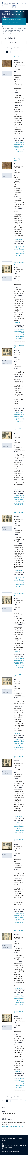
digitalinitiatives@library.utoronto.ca (12, 1126)
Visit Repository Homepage (12, 20)
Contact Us (16, 1151)
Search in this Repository (11, 23)
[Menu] (14, 6)
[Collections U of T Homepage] (2, 26)
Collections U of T (11, 1138)
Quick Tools (13, 42)
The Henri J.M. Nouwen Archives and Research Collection (13, 33)
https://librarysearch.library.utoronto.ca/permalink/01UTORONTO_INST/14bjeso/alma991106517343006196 (19, 148)
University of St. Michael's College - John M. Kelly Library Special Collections (14, 29)
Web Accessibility (7, 1151)
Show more (17, 136)
